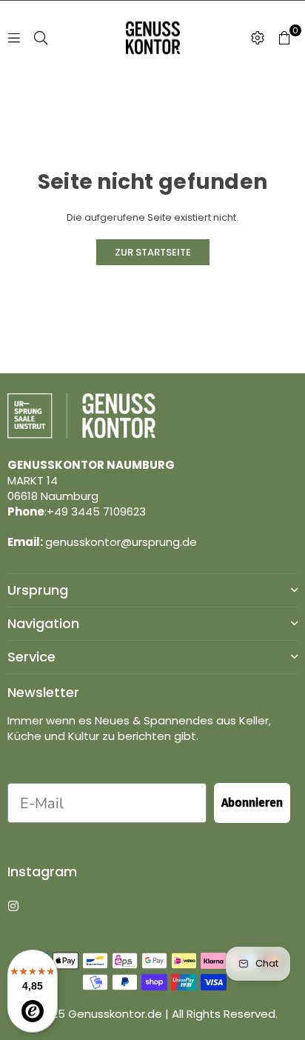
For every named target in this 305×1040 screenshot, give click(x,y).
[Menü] (14, 37)
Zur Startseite (153, 252)
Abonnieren (252, 803)
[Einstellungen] (257, 37)
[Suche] (40, 37)
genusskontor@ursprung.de (121, 542)
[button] (284, 37)
